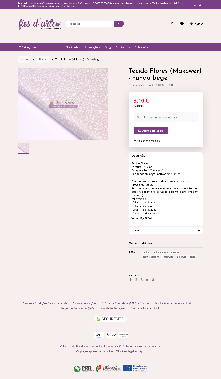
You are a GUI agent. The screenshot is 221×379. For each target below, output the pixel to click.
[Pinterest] (153, 280)
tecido (146, 252)
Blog (108, 47)
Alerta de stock (153, 131)
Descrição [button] (138, 155)
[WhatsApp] (142, 280)
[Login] (172, 24)
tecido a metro (160, 252)
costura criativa (151, 257)
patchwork (167, 257)
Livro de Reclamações (112, 308)
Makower (147, 243)
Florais (43, 59)
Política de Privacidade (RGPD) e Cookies (125, 303)
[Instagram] (200, 4)
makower (181, 257)
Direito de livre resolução (145, 308)
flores (192, 257)
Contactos (123, 47)
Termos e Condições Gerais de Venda (45, 303)
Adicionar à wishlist (148, 140)
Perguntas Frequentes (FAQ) (77, 308)
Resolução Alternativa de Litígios (174, 303)
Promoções (92, 47)
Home (24, 59)
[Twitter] (147, 280)
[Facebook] (195, 4)
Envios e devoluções (84, 303)
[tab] (166, 155)
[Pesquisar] (119, 24)
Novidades (73, 47)
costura (175, 252)
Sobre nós (141, 47)
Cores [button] (135, 230)
